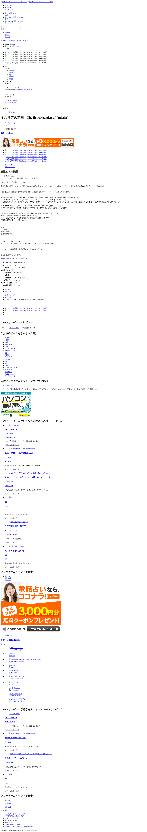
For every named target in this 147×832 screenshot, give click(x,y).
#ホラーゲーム (10, 125)
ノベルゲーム (9, 297)
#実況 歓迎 (8, 344)
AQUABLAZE (10, 433)
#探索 (7, 35)
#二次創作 (8, 372)
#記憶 (7, 340)
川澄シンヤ (9, 481)
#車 (6, 353)
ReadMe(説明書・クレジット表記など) (14, 258)
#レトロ (7, 37)
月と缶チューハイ (11, 530)
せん (6, 506)
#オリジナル (9, 361)
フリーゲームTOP (11, 295)
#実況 (7, 342)
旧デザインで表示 (11, 820)
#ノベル (7, 365)
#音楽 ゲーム (9, 374)
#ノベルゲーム (10, 123)
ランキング (9, 10)
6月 (6, 555)
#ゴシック (8, 370)
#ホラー (7, 32)
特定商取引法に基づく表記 (14, 816)
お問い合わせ (9, 822)
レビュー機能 (14, 328)
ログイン (25, 40)
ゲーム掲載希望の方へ (13, 824)
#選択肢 (7, 346)
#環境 (7, 355)
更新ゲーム (9, 7)
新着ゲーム (9, 5)
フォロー (4, 137)
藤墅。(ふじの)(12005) (10, 640)
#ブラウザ (8, 357)
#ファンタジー (10, 348)
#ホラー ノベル (10, 351)
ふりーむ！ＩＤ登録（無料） (11, 40)
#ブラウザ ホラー (11, 367)
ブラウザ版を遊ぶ (7, 385)
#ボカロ (7, 359)
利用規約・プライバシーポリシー (17, 814)
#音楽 (7, 338)
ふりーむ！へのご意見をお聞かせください (20, 826)
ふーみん (8, 457)
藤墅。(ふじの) (7, 133)
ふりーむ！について (12, 818)
